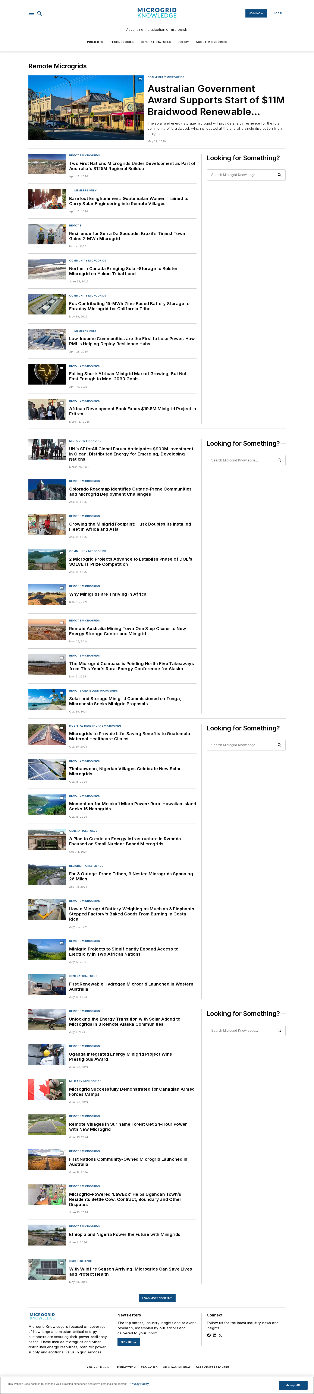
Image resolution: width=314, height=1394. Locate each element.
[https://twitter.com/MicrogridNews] (220, 1335)
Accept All (293, 1385)
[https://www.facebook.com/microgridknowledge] (209, 1335)
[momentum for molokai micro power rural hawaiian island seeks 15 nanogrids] (47, 804)
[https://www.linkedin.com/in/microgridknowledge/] (215, 1335)
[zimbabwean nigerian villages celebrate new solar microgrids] (47, 769)
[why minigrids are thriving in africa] (47, 594)
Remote (75, 225)
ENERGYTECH (126, 1367)
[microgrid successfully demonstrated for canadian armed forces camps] (47, 1089)
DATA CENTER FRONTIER (213, 1367)
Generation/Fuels (156, 42)
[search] (40, 13)
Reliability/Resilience (86, 865)
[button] (31, 13)
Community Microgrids (166, 77)
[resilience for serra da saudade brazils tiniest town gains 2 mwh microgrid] (47, 234)
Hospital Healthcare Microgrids (95, 725)
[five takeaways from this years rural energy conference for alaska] (47, 664)
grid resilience (80, 1261)
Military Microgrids (85, 1081)
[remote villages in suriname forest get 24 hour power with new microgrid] (47, 1124)
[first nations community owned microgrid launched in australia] (47, 1159)
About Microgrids (211, 42)
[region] (157, 1385)
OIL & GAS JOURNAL (177, 1367)
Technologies (122, 42)
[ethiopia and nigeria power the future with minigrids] (47, 1235)
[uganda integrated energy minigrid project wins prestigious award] (47, 1054)
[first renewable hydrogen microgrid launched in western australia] (47, 984)
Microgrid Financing (85, 440)
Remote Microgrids (84, 155)
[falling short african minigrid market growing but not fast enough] (47, 374)
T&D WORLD (149, 1367)
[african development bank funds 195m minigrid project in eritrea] (47, 409)
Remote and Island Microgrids (93, 690)
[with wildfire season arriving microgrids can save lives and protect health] (47, 1269)
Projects (95, 42)
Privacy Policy (139, 1383)
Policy (183, 42)
